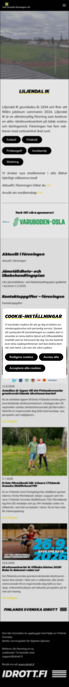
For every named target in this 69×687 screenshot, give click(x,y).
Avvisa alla (51, 357)
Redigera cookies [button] (21, 357)
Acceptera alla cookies (25, 368)
